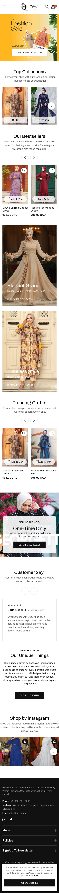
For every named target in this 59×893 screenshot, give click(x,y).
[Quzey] (29, 6)
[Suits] (15, 106)
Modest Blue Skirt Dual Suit (43, 472)
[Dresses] (44, 106)
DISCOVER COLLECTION (21, 299)
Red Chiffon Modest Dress (42, 209)
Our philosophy (29, 695)
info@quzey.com (14, 813)
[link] (15, 751)
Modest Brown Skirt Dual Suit (13, 472)
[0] (53, 7)
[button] (25, 57)
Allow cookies (30, 883)
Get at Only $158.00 (29, 545)
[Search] (47, 7)
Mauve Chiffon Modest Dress (15, 209)
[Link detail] (29, 265)
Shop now (29, 52)
